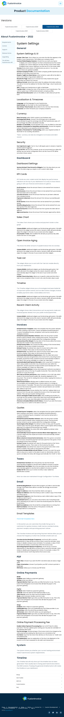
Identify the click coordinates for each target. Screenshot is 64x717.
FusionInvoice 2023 (32, 27)
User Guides (19, 678)
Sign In (33, 708)
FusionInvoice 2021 (22, 31)
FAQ (17, 687)
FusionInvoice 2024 (11, 27)
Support (4, 49)
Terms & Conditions (9, 708)
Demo (29, 707)
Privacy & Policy (23, 708)
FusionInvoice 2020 (42, 31)
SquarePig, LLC (9, 710)
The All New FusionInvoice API (7, 61)
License (4, 46)
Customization (20, 684)
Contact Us (38, 707)
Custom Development (51, 707)
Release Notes (6, 53)
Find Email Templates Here (25, 519)
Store (3, 707)
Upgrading (5, 57)
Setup (18, 675)
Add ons (18, 681)
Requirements (6, 42)
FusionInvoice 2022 (53, 27)
